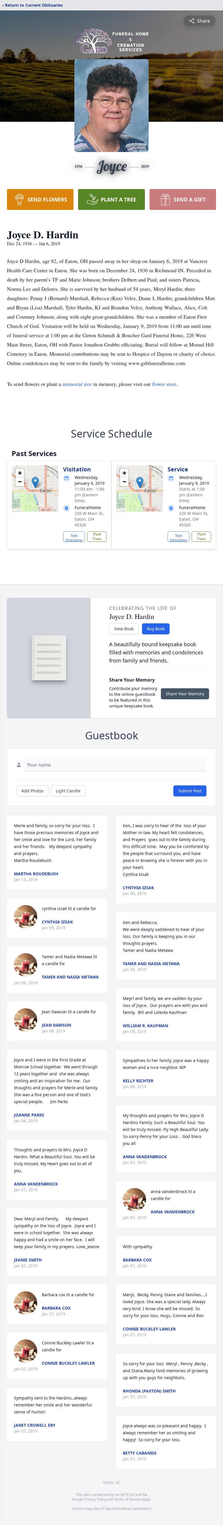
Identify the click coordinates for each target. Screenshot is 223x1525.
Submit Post (190, 791)
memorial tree (77, 383)
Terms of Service (127, 1499)
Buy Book (156, 628)
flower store (164, 383)
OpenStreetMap (118, 1508)
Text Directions (74, 537)
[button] (35, 483)
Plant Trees (96, 536)
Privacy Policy (95, 1499)
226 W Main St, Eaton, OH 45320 (89, 519)
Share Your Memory (185, 693)
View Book (124, 628)
